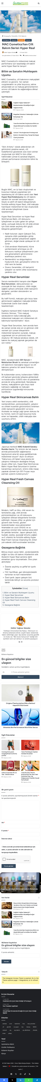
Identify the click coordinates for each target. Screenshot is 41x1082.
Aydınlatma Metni (7, 1044)
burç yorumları (31, 1023)
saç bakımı (17, 1030)
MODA (34, 1027)
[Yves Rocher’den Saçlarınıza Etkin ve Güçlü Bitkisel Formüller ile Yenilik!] (7, 125)
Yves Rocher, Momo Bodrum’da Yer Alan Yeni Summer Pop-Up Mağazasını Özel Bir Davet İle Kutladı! (30, 776)
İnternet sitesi (7, 839)
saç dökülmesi (26, 1030)
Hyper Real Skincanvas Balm (16, 598)
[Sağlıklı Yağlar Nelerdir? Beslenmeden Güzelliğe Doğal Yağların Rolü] (7, 104)
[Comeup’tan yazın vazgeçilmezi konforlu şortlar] (11, 745)
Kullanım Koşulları (7, 1050)
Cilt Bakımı (22, 36)
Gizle (25, 588)
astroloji (4, 1023)
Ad (3, 822)
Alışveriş (14, 40)
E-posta (5, 831)
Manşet (28, 40)
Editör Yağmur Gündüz (20, 628)
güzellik (9, 1027)
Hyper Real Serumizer (13, 595)
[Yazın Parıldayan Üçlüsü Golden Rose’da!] (30, 745)
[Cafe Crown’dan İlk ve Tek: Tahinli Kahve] (11, 766)
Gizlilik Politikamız (8, 1047)
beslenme (17, 1023)
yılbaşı (10, 1033)
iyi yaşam (16, 1027)
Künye (3, 1053)
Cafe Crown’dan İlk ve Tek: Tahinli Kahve (9, 773)
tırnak (4, 1033)
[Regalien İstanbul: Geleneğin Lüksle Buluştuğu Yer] (7, 116)
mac (22, 1027)
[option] (20, 882)
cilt (3, 1027)
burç (24, 1023)
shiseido (35, 1030)
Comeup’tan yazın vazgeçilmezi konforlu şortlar (9, 753)
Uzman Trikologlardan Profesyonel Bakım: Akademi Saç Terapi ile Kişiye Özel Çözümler (26, 135)
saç (10, 1030)
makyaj (28, 1027)
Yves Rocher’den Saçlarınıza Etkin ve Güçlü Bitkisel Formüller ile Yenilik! (18, 890)
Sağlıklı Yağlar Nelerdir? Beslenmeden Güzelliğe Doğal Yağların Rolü (23, 105)
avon (10, 1023)
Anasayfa (7, 36)
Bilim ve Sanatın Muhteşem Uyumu (18, 593)
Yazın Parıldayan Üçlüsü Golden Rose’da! (29, 753)
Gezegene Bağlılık (11, 605)
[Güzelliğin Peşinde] (20, 3)
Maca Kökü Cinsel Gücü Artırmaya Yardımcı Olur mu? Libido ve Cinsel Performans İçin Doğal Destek (25, 905)
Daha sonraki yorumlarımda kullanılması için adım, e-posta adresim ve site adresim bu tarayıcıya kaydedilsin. (18, 849)
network (4, 1030)
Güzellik (14, 36)
